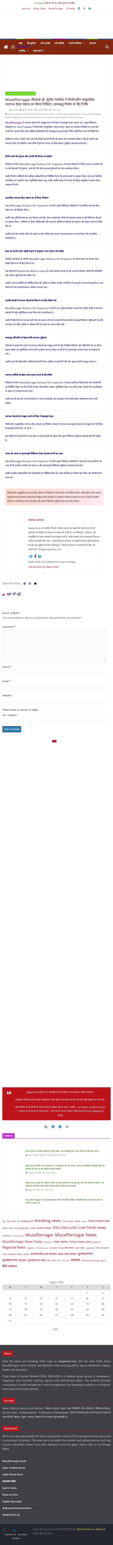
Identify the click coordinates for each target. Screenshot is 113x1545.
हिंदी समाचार (9, 1266)
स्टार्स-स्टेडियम (75, 43)
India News (44, 1228)
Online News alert (80, 1241)
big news (11, 1221)
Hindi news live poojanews (15, 1228)
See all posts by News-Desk (43, 566)
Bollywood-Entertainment (16, 1508)
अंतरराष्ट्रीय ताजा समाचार (43, 1254)
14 (72, 1303)
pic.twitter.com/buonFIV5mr (92, 1107)
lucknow (6, 1235)
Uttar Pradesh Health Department (69, 117)
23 (103, 1309)
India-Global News (12, 1474)
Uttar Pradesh (102, 1247)
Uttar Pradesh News (13, 1467)
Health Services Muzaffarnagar (88, 114)
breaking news (48, 1220)
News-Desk (13, 110)
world (26, 1254)
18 (25, 1309)
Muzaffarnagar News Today (22, 1241)
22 (87, 1309)
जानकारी (61, 1416)
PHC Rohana (29, 117)
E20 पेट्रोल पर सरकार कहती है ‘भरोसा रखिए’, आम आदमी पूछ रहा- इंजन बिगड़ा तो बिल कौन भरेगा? (62, 1151)
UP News (70, 8)
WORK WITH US (11, 1514)
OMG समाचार (61, 1241)
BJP (18, 1221)
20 (56, 1309)
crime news (68, 1221)
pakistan (96, 1242)
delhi (77, 1221)
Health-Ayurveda (12, 1501)
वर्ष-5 (54, 1260)
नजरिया (22, 50)
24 (10, 1315)
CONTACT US (10, 1534)
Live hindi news (92, 1227)
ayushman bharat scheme (18, 114)
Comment (8, 626)
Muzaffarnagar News (14, 117)
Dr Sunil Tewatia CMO (64, 114)
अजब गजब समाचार (67, 1254)
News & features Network (91, 1529)
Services (26, 8)
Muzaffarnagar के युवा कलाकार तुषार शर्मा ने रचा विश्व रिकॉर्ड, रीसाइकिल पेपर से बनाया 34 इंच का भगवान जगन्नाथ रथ (64, 1201)
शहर (21, 43)
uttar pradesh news (12, 1254)
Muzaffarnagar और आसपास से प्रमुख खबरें (20, 93)
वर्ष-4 (49, 1260)
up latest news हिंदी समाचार (62, 1247)
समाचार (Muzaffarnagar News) (94, 1260)
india (33, 1228)
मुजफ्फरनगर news (14, 1260)
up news (80, 1247)
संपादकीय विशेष (9, 1481)
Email (6, 681)
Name (6, 667)
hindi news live (98, 1221)
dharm (84, 1221)
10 (10, 1303)
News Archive (10, 1494)
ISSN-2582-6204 (64, 1227)
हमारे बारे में (38, 50)
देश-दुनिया (31, 43)
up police (90, 1248)
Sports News (9, 1488)
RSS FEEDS (22, 1534)
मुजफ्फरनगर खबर (37, 1260)
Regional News (14, 1247)
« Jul (55, 1329)
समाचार (75, 1259)
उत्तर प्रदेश (45, 43)
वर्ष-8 (63, 1260)
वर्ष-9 (68, 1260)
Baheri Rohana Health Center (42, 114)
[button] (83, 43)
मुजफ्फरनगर (85, 1253)
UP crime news (42, 1248)
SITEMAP (16, 1538)
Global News (39, 8)
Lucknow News (18, 1236)
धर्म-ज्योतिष (59, 43)
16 (103, 1303)
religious (30, 1248)
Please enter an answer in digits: (20, 709)
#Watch (30, 1092)
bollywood (27, 1221)
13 (56, 1303)
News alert (48, 1242)
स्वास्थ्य (92, 43)
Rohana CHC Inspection (44, 117)
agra (4, 1221)
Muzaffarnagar (56, 8)
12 (41, 1303)
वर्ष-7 (59, 1260)
